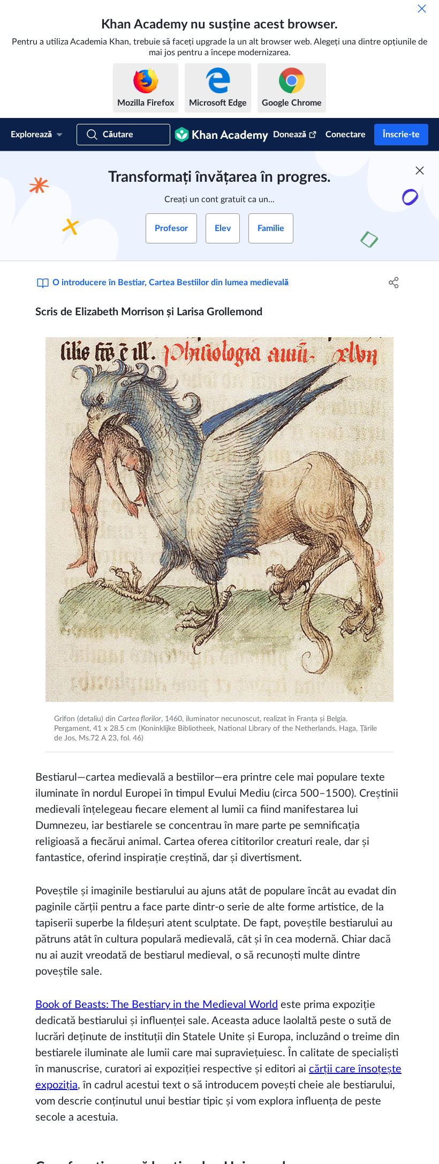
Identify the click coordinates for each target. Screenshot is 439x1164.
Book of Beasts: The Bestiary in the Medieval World (156, 1004)
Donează (289, 134)
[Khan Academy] (221, 134)
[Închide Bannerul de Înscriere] (419, 170)
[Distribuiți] (394, 282)
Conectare (346, 134)
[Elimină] (421, 8)
